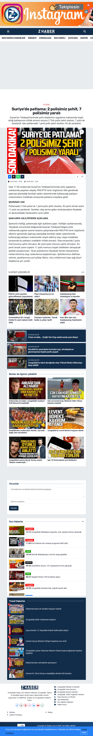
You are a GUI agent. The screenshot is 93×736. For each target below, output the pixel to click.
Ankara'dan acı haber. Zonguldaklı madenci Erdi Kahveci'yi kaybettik (27, 402)
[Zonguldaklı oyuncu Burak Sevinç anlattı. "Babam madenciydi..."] (27, 447)
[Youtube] (38, 705)
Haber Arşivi (62, 705)
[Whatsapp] (42, 705)
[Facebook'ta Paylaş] (9, 177)
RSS (22, 726)
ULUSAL (46, 104)
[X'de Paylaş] (14, 177)
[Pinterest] (25, 705)
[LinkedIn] (34, 705)
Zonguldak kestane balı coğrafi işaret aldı (46, 588)
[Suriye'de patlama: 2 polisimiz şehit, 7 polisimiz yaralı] (46, 151)
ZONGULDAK (45, 38)
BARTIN (84, 38)
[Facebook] (17, 705)
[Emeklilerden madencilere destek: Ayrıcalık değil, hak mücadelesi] (27, 418)
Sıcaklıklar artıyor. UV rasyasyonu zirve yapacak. (49, 566)
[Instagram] (30, 705)
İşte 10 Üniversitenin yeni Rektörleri (62, 460)
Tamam (84, 733)
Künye (50, 712)
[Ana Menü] (8, 31)
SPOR (28, 551)
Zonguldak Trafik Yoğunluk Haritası (70, 694)
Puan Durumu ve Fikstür (66, 697)
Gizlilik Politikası (15, 715)
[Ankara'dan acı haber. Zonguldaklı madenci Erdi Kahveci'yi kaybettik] (27, 388)
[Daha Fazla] (22, 177)
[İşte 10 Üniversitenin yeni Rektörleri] (66, 447)
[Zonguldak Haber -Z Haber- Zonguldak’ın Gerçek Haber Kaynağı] (46, 31)
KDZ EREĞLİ (59, 38)
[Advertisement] (46, 71)
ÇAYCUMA (73, 38)
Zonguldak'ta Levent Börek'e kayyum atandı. (66, 430)
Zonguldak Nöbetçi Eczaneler (68, 687)
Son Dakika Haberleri (65, 702)
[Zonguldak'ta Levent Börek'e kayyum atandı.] (66, 418)
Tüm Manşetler (63, 700)
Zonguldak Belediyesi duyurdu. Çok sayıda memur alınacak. (54, 532)
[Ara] (84, 31)
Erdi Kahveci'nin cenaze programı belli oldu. (47, 543)
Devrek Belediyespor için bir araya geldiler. (46, 554)
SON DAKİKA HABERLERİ (13, 38)
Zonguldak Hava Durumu (66, 689)
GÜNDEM (32, 38)
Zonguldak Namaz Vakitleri (67, 692)
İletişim (12, 712)
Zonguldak (29, 529)
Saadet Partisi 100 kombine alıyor (43, 577)
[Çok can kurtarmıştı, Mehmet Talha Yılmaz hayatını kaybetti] (66, 388)
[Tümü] (83, 521)
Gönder (14, 508)
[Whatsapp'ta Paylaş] (18, 177)
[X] (21, 705)
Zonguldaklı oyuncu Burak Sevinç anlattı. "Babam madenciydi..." (25, 461)
